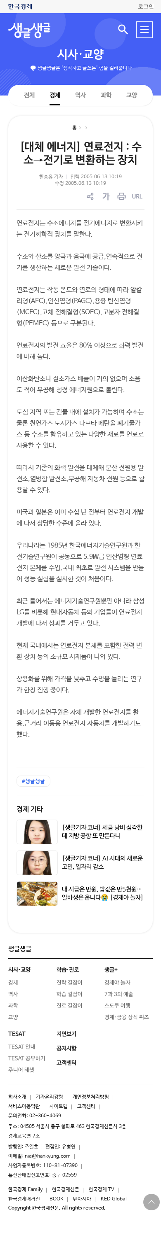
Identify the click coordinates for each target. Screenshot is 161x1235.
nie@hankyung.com (48, 1156)
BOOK (57, 1199)
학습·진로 (68, 970)
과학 (106, 95)
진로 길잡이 (70, 1006)
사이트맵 (59, 1106)
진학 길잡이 (70, 983)
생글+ (111, 970)
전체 (29, 94)
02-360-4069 (45, 1116)
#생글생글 (33, 781)
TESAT (17, 1034)
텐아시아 (82, 1199)
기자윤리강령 (49, 1097)
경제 (55, 94)
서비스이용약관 (24, 1106)
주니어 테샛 (21, 1070)
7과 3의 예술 (118, 994)
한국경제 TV (101, 1190)
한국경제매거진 (24, 1199)
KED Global (114, 1199)
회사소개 (17, 1097)
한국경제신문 (65, 1190)
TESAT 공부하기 (26, 1059)
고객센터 (86, 1106)
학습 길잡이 (70, 994)
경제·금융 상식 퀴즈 (126, 1017)
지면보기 (66, 1034)
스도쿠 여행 (117, 1006)
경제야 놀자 (117, 983)
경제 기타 (30, 809)
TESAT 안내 (22, 1047)
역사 (80, 94)
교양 (131, 95)
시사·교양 (80, 54)
